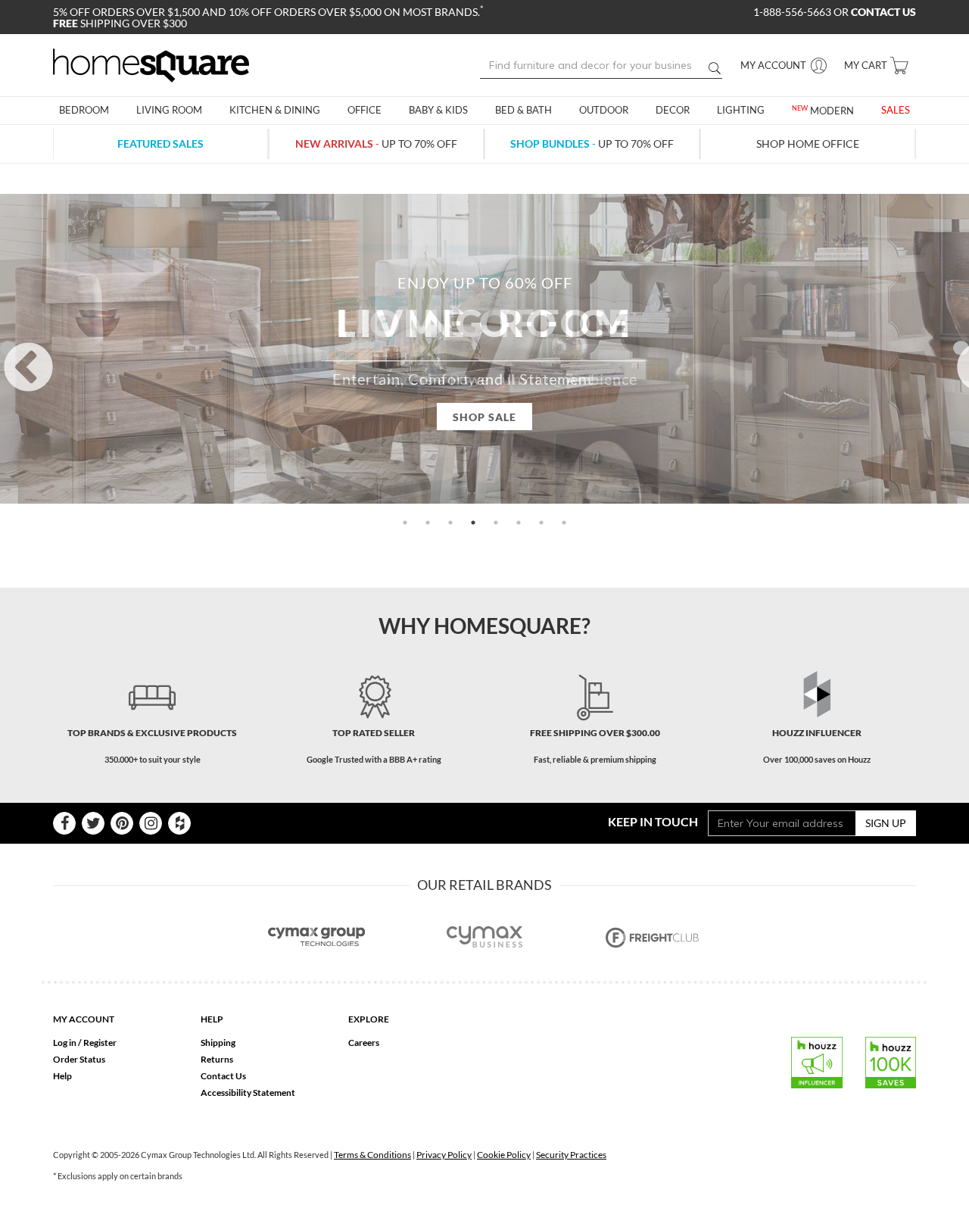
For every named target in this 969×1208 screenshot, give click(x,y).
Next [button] (961, 348)
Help (62, 1076)
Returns (217, 1059)
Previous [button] (8, 348)
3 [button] (450, 522)
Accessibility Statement (248, 1092)
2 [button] (427, 522)
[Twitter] (93, 823)
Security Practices (571, 1154)
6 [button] (518, 522)
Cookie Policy (504, 1154)
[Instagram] (150, 823)
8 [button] (564, 522)
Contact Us (223, 1076)
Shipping (218, 1042)
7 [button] (541, 522)
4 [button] (473, 522)
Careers (363, 1042)
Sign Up (885, 822)
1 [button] (405, 522)
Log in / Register (85, 1042)
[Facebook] (64, 823)
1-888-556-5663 (793, 11)
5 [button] (495, 522)
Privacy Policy (444, 1154)
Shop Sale (484, 416)
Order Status (79, 1059)
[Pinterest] (122, 823)
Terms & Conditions (372, 1154)
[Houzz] (179, 823)
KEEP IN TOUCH (653, 821)
